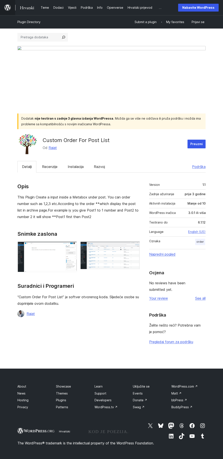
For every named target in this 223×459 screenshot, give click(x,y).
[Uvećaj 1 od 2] (71, 247)
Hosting (23, 400)
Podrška (199, 166)
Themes (62, 393)
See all (200, 298)
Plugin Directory (29, 22)
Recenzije (49, 166)
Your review (158, 298)
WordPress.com (184, 386)
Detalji (27, 166)
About (21, 386)
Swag (139, 407)
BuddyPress (182, 407)
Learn (99, 386)
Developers (103, 400)
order (200, 241)
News (21, 393)
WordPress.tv (106, 407)
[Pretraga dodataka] (63, 37)
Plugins (61, 400)
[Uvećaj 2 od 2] (134, 247)
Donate (140, 400)
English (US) (197, 232)
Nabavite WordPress (198, 7)
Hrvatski (64, 431)
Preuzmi (196, 144)
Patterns (62, 407)
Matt (176, 393)
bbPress (179, 400)
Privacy (22, 407)
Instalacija (76, 166)
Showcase (63, 386)
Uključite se (141, 386)
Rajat (53, 148)
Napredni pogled (162, 254)
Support (100, 393)
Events (138, 393)
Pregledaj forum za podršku (171, 342)
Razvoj (99, 166)
